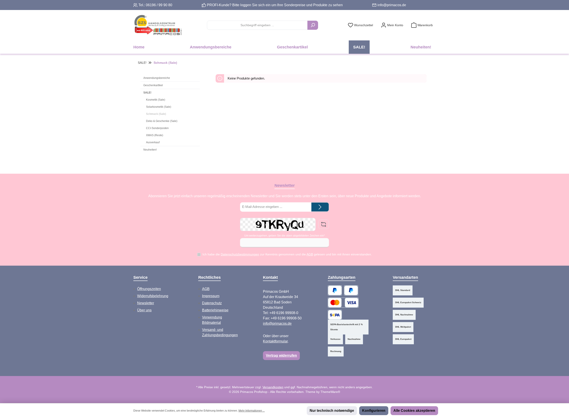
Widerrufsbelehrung (152, 296)
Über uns (144, 310)
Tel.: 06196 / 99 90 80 (155, 5)
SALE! (147, 92)
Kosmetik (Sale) (155, 99)
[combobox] (257, 25)
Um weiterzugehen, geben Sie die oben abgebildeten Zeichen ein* (284, 235)
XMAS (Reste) (154, 135)
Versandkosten (272, 387)
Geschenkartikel (153, 85)
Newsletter (145, 303)
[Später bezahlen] (351, 290)
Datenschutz (212, 303)
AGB (310, 254)
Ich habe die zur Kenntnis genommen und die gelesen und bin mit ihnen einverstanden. (287, 254)
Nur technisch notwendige (332, 410)
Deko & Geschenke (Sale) (161, 121)
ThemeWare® (330, 392)
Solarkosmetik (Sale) (158, 106)
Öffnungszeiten (149, 289)
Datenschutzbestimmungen (240, 254)
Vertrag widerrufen (281, 355)
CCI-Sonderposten (157, 128)
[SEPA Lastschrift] (335, 315)
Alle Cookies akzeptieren (414, 410)
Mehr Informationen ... (251, 410)
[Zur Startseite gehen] (157, 25)
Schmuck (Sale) (156, 113)
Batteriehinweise (215, 310)
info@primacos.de (391, 5)
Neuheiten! (150, 149)
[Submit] (320, 207)
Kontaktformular (275, 341)
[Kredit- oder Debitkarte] (343, 303)
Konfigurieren (373, 410)
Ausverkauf (153, 142)
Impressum (210, 296)
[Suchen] (312, 25)
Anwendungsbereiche (156, 78)
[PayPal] (335, 290)
